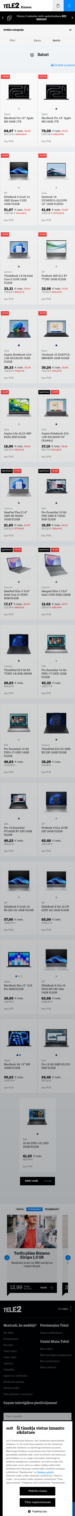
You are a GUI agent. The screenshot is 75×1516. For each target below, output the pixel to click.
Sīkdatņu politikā (45, 1472)
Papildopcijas (39, 1511)
